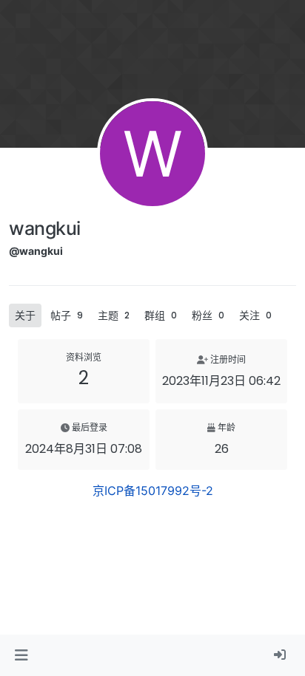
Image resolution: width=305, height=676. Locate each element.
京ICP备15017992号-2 (153, 490)
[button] (21, 655)
